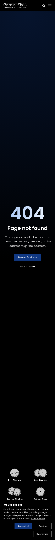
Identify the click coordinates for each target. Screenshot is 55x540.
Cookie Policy (38, 518)
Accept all (23, 526)
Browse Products (27, 257)
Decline (43, 526)
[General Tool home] (16, 5)
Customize (42, 533)
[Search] (43, 5)
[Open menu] (49, 6)
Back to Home (27, 266)
